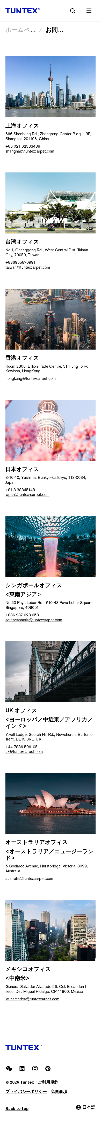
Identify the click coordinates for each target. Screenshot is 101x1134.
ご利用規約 (48, 1082)
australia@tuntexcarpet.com (29, 878)
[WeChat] (9, 1068)
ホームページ (23, 29)
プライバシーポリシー (26, 1091)
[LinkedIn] (22, 1068)
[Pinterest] (48, 1068)
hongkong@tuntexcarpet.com (30, 378)
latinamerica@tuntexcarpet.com (32, 998)
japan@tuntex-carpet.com (27, 494)
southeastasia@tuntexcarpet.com (33, 619)
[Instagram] (35, 1068)
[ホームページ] (22, 10)
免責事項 (59, 1091)
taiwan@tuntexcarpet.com (27, 267)
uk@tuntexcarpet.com (24, 751)
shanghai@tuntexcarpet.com (29, 151)
